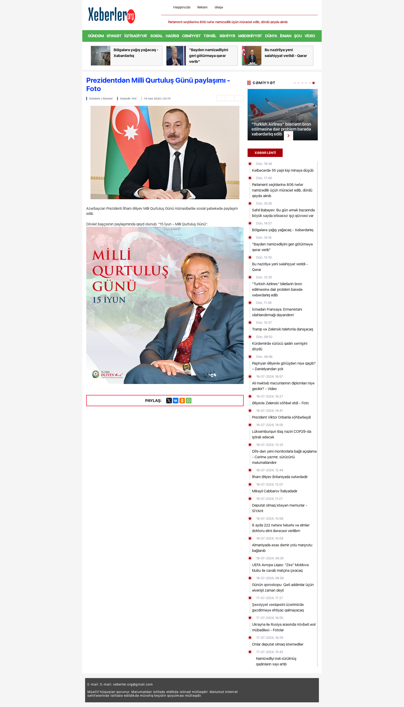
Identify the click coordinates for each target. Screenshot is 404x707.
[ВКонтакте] (175, 400)
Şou (298, 36)
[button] (315, 22)
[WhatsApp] (188, 400)
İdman (285, 36)
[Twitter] (169, 400)
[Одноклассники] (182, 400)
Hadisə (172, 36)
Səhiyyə (227, 36)
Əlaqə (219, 7)
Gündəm (96, 36)
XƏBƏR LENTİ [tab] (265, 153)
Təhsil (210, 36)
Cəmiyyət (191, 36)
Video (310, 36)
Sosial (156, 36)
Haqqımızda (181, 7)
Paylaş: (153, 400)
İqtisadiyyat (135, 36)
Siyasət (114, 36)
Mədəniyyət (250, 36)
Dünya (271, 36)
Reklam (202, 7)
